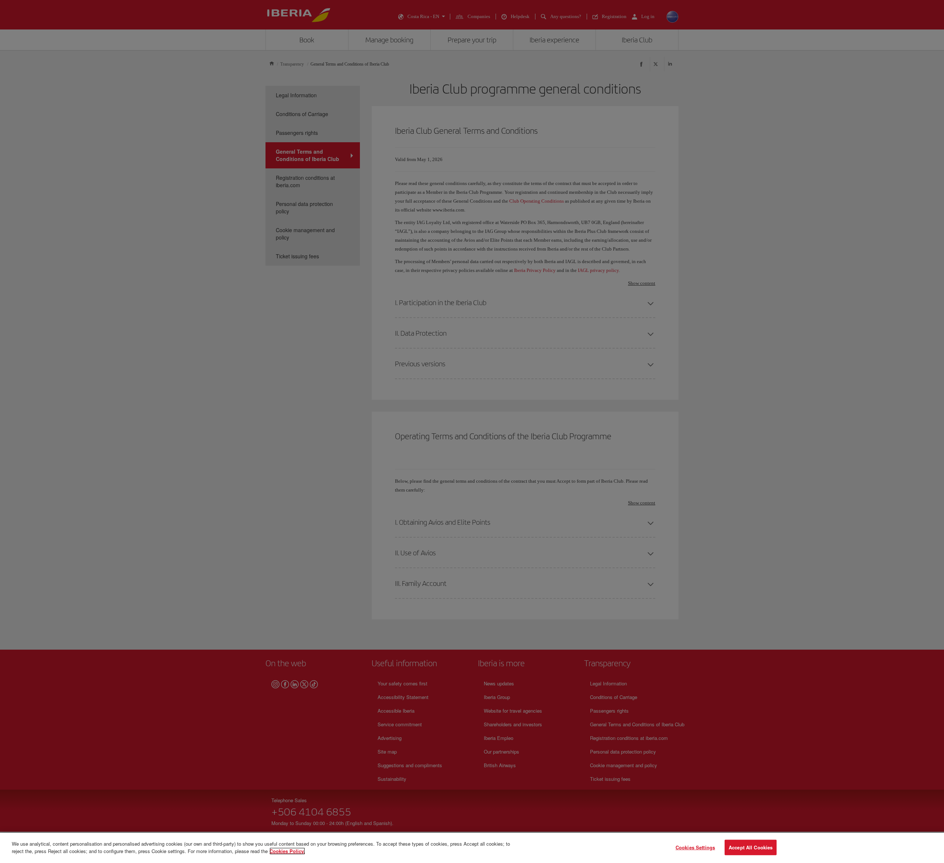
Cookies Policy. (287, 850)
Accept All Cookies (751, 847)
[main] (472, 848)
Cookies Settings (695, 847)
